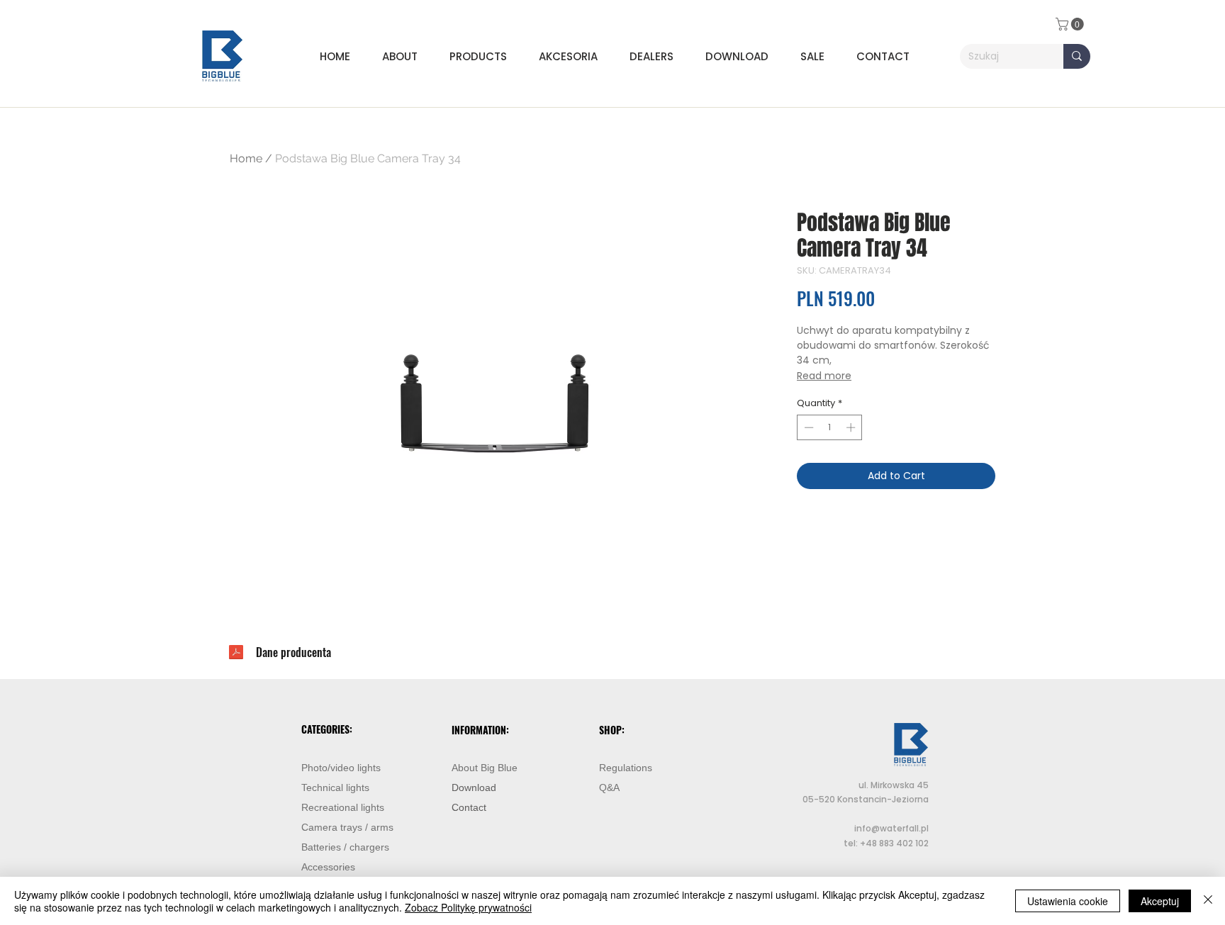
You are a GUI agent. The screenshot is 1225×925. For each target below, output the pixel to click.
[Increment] (852, 427)
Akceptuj (1160, 901)
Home (246, 158)
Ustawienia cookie (1067, 901)
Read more (824, 376)
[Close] (1207, 901)
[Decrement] (807, 427)
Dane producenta (293, 652)
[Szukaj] (1076, 56)
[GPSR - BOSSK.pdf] (236, 654)
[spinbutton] (830, 427)
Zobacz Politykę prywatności (468, 907)
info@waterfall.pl (891, 828)
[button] (483, 56)
